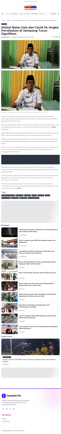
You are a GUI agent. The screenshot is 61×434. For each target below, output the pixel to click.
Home (7, 13)
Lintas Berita (14, 13)
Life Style (46, 13)
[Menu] (2, 13)
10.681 (54, 127)
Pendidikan (34, 13)
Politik (41, 13)
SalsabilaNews (5, 37)
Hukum (21, 13)
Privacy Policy (6, 421)
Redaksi (4, 419)
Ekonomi (27, 13)
